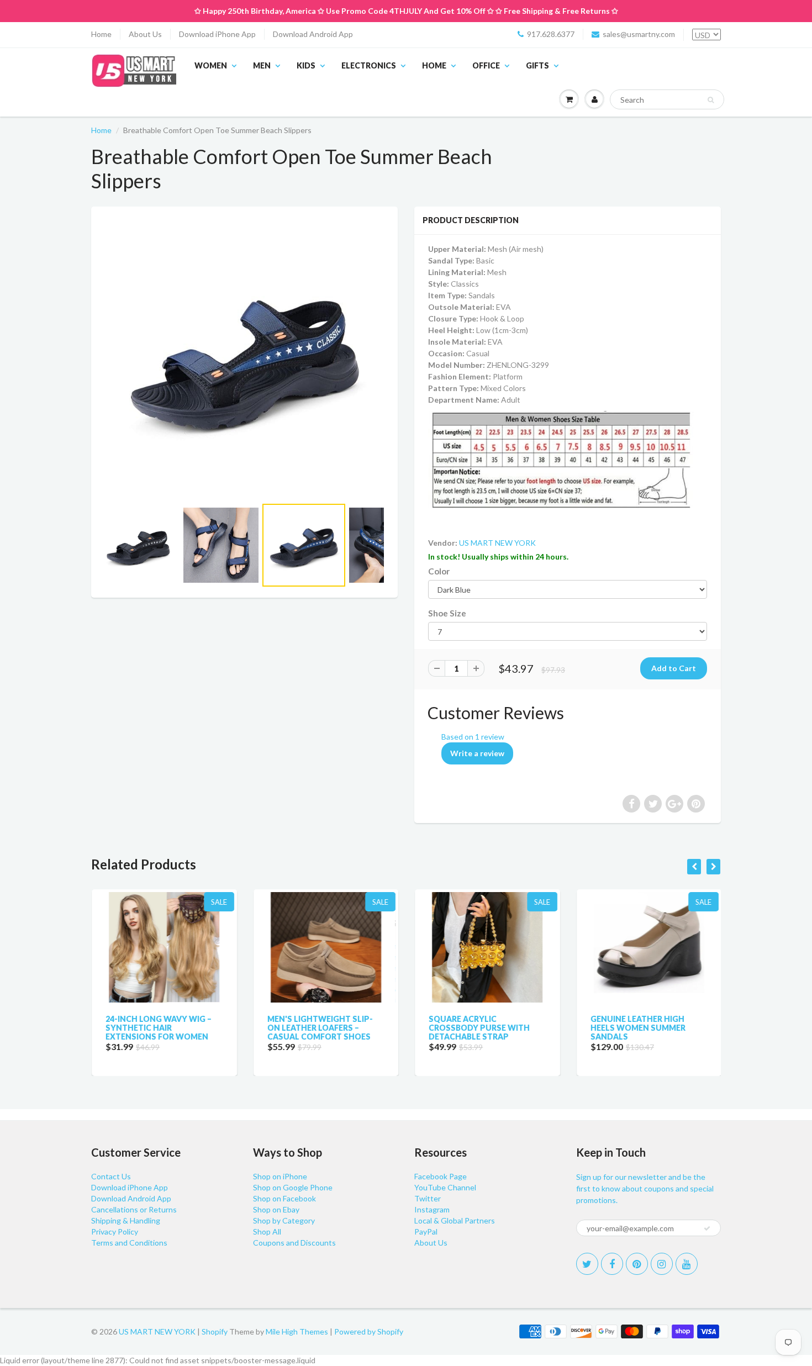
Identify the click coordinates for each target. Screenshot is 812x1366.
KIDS (306, 65)
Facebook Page (440, 1176)
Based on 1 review (472, 736)
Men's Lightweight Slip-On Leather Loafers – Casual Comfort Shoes (319, 1027)
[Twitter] (587, 1264)
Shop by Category (284, 1220)
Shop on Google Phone (293, 1187)
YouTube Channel (445, 1187)
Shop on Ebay (276, 1209)
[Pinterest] (637, 1264)
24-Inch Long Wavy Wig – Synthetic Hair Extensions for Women (158, 1027)
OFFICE (486, 65)
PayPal (425, 1231)
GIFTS (537, 65)
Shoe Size (447, 613)
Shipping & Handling (125, 1220)
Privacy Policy (114, 1231)
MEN (262, 65)
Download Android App (313, 34)
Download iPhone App (217, 34)
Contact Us (111, 1176)
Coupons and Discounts (294, 1242)
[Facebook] (612, 1264)
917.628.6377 (550, 34)
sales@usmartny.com (639, 34)
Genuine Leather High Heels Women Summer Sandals (637, 1027)
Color (439, 571)
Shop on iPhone (280, 1176)
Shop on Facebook (284, 1198)
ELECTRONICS (368, 65)
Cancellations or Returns (134, 1209)
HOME (434, 65)
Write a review (477, 753)
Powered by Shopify (368, 1331)
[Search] (710, 100)
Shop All (267, 1231)
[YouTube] (687, 1264)
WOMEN (210, 65)
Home (101, 34)
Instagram (432, 1209)
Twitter (427, 1198)
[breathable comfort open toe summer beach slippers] (244, 357)
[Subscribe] (707, 1228)
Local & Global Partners (454, 1220)
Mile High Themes (297, 1331)
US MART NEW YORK (497, 542)
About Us (145, 34)
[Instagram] (662, 1264)
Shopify (215, 1331)
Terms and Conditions (129, 1242)
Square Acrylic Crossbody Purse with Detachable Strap (478, 1027)
